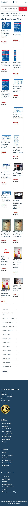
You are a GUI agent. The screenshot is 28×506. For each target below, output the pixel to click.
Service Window (6, 354)
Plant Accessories (7, 363)
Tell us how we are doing (9, 492)
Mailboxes (5, 426)
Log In (4, 452)
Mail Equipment (6, 359)
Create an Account (7, 455)
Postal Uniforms (6, 423)
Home (2, 13)
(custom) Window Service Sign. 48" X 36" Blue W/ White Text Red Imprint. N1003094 (5, 34)
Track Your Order (7, 463)
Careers (4, 481)
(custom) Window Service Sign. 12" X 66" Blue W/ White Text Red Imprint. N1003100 (17, 65)
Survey (4, 442)
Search (23, 9)
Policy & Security (7, 484)
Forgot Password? (7, 460)
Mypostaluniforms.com (8, 318)
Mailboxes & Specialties (8, 326)
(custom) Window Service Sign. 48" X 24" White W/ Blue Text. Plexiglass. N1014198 (17, 88)
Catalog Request (7, 434)
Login (16, 2)
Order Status (6, 458)
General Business (7, 350)
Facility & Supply (6, 338)
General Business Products (13, 13)
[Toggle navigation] (25, 2)
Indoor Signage (7, 15)
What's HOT (5, 309)
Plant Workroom (7, 334)
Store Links (5, 476)
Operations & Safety (7, 330)
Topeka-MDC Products (8, 322)
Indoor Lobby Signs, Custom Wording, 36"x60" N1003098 (5, 64)
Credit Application (7, 429)
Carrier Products (6, 342)
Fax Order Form (6, 431)
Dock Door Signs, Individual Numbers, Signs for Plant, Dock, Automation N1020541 (5, 294)
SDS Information (7, 367)
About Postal (6, 479)
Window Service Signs (19, 15)
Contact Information (8, 487)
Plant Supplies (6, 346)
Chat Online (5, 465)
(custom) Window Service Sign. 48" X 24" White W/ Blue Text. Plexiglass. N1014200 (5, 144)
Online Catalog (6, 436)
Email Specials (6, 439)
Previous (4, 371)
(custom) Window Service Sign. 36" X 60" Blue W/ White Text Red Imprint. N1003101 (5, 95)
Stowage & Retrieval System (8, 313)
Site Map (4, 489)
